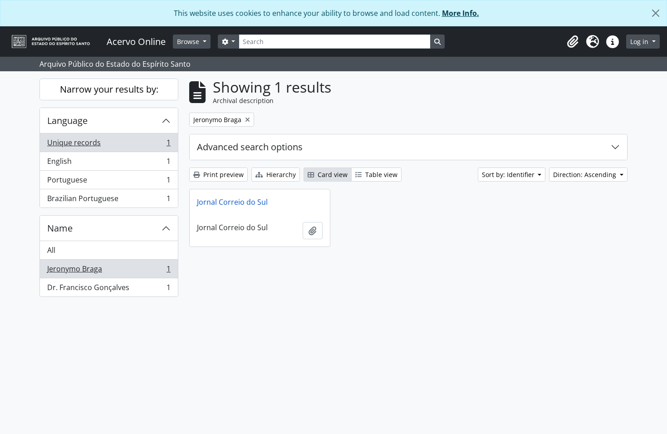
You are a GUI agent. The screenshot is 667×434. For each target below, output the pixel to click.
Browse (189, 41)
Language (67, 120)
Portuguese (109, 182)
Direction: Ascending (585, 174)
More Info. (460, 13)
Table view (380, 174)
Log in (640, 41)
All (51, 250)
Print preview (222, 174)
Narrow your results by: (109, 89)
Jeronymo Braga (109, 271)
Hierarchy (280, 174)
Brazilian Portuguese (109, 200)
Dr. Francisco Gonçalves (109, 289)
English (109, 163)
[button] (573, 42)
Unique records (109, 145)
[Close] (656, 13)
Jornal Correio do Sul (232, 202)
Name (60, 228)
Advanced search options (250, 147)
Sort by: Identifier (509, 174)
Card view (332, 174)
